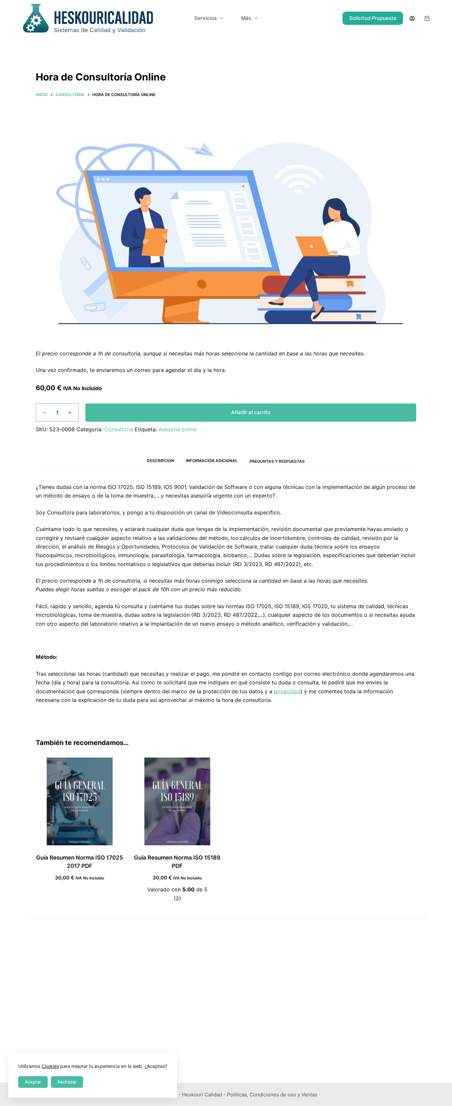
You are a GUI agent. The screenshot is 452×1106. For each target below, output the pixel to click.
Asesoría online (177, 429)
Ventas (309, 1094)
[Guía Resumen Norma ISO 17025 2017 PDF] (79, 801)
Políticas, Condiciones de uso (261, 1094)
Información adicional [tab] (212, 460)
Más (246, 18)
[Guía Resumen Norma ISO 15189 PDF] (177, 801)
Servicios (205, 18)
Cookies (50, 1066)
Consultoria (118, 429)
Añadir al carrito (250, 412)
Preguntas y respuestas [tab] (277, 461)
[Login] (412, 18)
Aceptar (33, 1081)
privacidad (287, 691)
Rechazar (67, 1081)
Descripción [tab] (160, 460)
